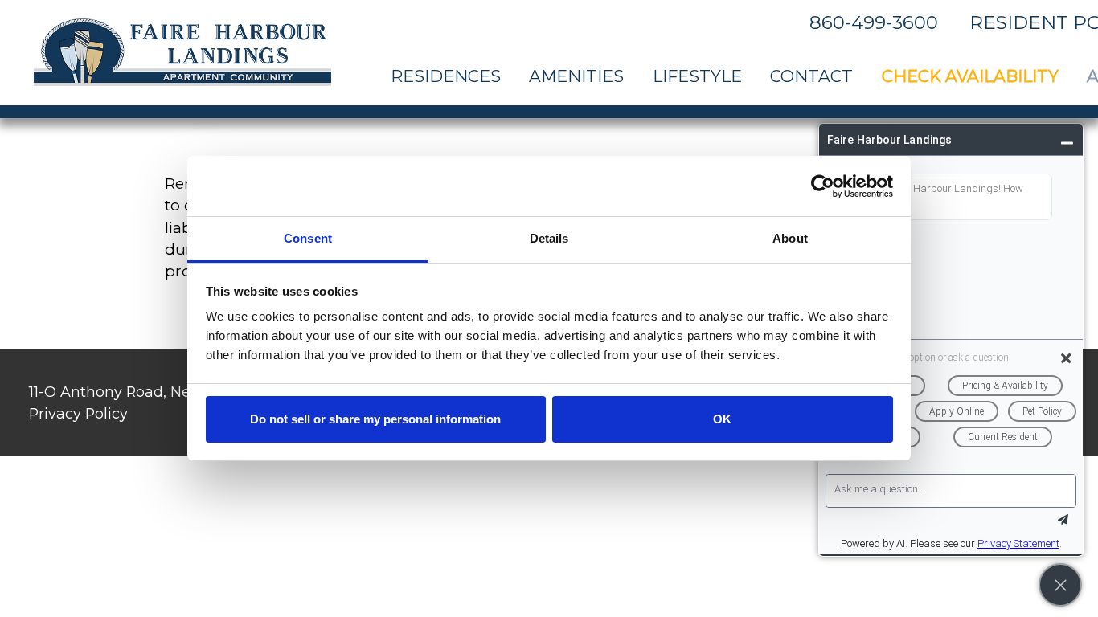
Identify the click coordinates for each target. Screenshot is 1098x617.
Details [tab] (549, 238)
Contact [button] (811, 76)
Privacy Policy (78, 413)
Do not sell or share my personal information (375, 419)
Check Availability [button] (970, 76)
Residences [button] (446, 76)
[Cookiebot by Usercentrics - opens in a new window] (822, 186)
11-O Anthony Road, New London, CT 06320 (183, 391)
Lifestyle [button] (697, 76)
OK (722, 419)
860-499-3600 (873, 22)
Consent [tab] (308, 238)
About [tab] (790, 238)
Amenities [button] (576, 76)
